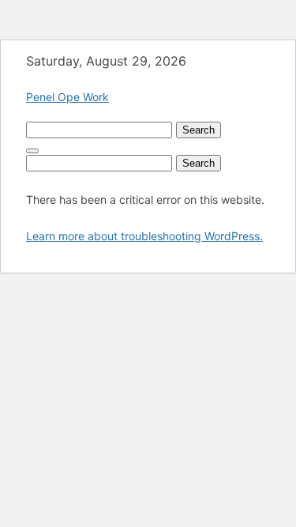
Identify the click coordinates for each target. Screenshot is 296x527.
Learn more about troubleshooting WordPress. (144, 236)
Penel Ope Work (67, 97)
